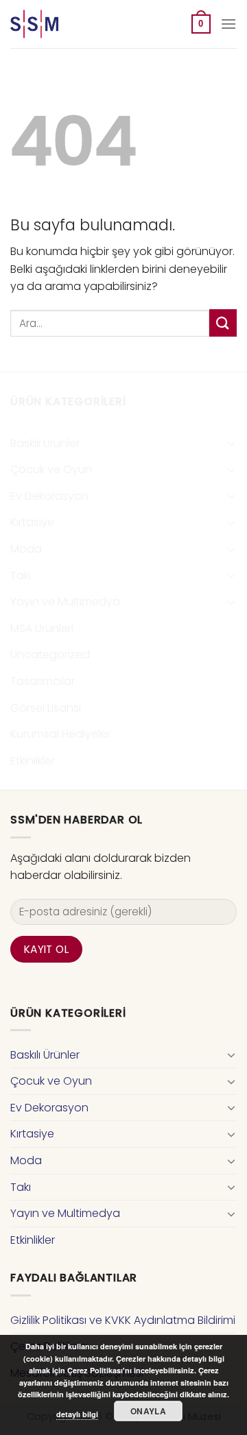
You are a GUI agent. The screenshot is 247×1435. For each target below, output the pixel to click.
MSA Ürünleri (41, 628)
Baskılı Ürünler (45, 443)
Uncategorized (50, 654)
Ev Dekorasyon (49, 496)
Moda (26, 549)
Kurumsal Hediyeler (60, 734)
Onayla (148, 1411)
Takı (20, 575)
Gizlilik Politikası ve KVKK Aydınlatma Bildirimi (122, 1320)
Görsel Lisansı (45, 708)
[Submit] (223, 322)
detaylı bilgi (77, 1414)
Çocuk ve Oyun (51, 469)
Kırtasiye (32, 522)
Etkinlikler (32, 761)
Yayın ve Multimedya (65, 602)
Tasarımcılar (42, 681)
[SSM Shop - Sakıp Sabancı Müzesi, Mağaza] (67, 24)
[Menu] (228, 23)
